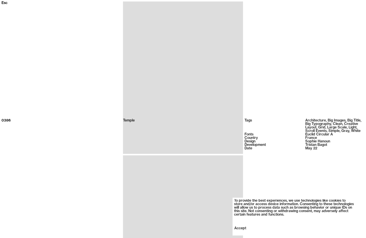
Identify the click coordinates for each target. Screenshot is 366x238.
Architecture (315, 120)
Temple (129, 120)
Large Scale (337, 127)
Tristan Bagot (316, 145)
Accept (240, 228)
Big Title (354, 120)
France (311, 138)
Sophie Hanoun (317, 141)
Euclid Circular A (319, 134)
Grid (321, 127)
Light (353, 127)
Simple (334, 131)
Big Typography (318, 124)
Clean (337, 124)
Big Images (337, 120)
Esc (4, 3)
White (356, 131)
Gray (345, 131)
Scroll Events (316, 131)
